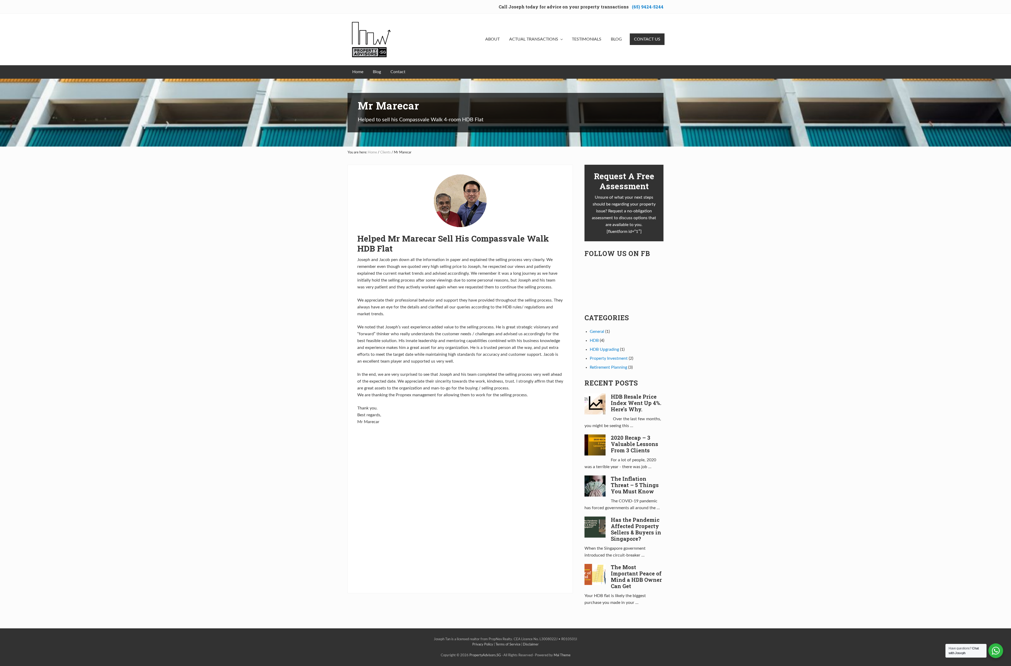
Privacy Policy (482, 644)
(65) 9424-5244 (647, 6)
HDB (594, 340)
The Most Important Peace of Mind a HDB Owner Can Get (636, 576)
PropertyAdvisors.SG (485, 655)
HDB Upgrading (604, 349)
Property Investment (609, 358)
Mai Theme (562, 655)
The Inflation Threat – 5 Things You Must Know (635, 485)
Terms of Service (508, 644)
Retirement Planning (608, 367)
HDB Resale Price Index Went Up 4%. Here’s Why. (636, 403)
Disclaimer (531, 644)
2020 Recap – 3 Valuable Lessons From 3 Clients (634, 444)
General (597, 331)
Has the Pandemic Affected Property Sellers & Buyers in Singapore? (636, 529)
